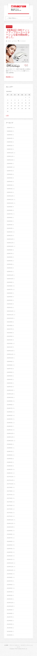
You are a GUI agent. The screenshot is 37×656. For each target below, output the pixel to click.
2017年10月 (10, 484)
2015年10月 (10, 570)
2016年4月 (9, 548)
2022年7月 (9, 289)
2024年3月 (9, 228)
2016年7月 (9, 537)
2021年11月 (10, 314)
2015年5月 (9, 588)
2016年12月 (10, 519)
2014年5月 (9, 624)
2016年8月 (9, 534)
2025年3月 (9, 185)
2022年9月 (9, 282)
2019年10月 (10, 397)
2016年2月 (9, 555)
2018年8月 (9, 448)
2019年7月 (9, 408)
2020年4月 (9, 379)
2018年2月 (9, 469)
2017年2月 (9, 512)
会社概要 (6, 645)
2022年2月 (9, 304)
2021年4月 (9, 340)
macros (9, 41)
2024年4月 (9, 224)
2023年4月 (9, 260)
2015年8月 (9, 577)
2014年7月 (9, 617)
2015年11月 (10, 566)
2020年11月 (10, 354)
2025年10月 (10, 160)
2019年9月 (9, 401)
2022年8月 (9, 286)
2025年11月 (10, 156)
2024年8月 (9, 210)
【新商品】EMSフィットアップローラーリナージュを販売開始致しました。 (18, 33)
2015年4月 (9, 591)
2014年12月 (10, 602)
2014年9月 (9, 609)
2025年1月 (9, 192)
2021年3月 (9, 343)
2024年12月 (10, 196)
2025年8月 (9, 167)
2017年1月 (9, 516)
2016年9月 (9, 530)
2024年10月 (10, 203)
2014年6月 (9, 620)
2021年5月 (9, 336)
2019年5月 (9, 415)
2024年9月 (9, 206)
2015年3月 (9, 595)
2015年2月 (9, 599)
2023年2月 (9, 268)
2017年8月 (9, 491)
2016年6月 (9, 541)
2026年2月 (9, 145)
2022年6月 (9, 293)
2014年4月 (9, 627)
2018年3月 (9, 466)
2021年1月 (9, 347)
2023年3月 (9, 264)
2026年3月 (9, 142)
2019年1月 (9, 430)
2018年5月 (9, 458)
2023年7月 (9, 253)
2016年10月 (10, 527)
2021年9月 (9, 322)
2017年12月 (10, 476)
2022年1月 (9, 307)
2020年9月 (9, 361)
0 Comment (23, 41)
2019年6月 (9, 412)
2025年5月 (9, 178)
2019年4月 (9, 419)
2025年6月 (9, 174)
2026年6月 (9, 131)
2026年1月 (9, 149)
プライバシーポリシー (14, 645)
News (15, 41)
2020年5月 (9, 376)
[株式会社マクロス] (18, 11)
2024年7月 (9, 214)
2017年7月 (9, 494)
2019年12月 (10, 390)
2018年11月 (10, 437)
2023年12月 (10, 239)
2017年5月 (9, 502)
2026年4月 (9, 138)
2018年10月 (10, 440)
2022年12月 (10, 275)
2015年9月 (9, 573)
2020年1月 (9, 386)
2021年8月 (9, 325)
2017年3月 (9, 509)
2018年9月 (9, 444)
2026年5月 (9, 134)
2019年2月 (9, 426)
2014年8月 (9, 613)
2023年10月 (10, 246)
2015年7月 (9, 581)
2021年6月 (9, 332)
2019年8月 (9, 404)
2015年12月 (10, 563)
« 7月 (7, 115)
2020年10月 (10, 358)
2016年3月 (9, 552)
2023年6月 (9, 257)
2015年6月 (9, 584)
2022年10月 (10, 278)
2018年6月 (9, 455)
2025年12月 (10, 152)
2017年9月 (9, 487)
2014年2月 (9, 635)
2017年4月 (9, 505)
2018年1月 (9, 473)
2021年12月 (10, 311)
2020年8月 (9, 365)
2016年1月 (9, 559)
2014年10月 (10, 606)
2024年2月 (9, 232)
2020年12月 (10, 350)
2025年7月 (9, 170)
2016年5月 (9, 545)
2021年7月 (9, 329)
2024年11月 (10, 199)
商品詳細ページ (9, 76)
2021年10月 (10, 318)
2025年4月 (9, 181)
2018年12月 (10, 433)
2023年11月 (10, 242)
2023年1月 (9, 271)
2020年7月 (9, 368)
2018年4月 (9, 462)
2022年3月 (9, 300)
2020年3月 (9, 383)
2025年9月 (9, 163)
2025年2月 (9, 188)
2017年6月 (9, 498)
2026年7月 (9, 127)
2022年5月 (9, 296)
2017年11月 (10, 480)
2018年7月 (9, 451)
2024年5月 (9, 221)
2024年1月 (9, 235)
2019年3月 (9, 422)
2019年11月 (10, 394)
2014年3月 (9, 631)
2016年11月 (10, 523)
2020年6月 (9, 372)
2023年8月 (9, 250)
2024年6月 (9, 217)
